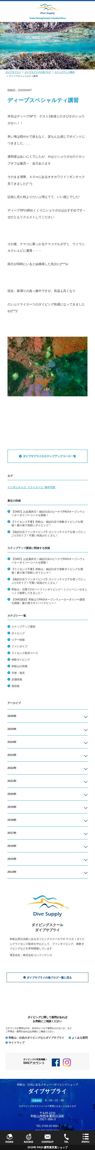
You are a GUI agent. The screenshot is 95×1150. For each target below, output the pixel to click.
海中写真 (50, 487)
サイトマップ (17, 1042)
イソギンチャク (17, 487)
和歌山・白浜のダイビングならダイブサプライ (36, 1037)
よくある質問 (80, 1037)
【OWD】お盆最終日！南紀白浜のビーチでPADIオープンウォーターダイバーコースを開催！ (48, 513)
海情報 (15, 686)
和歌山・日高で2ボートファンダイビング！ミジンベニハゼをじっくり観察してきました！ (49, 591)
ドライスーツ (35, 487)
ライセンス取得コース (24, 653)
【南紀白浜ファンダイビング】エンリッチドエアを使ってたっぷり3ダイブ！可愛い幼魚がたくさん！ (48, 533)
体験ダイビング (20, 659)
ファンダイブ (19, 646)
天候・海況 (18, 672)
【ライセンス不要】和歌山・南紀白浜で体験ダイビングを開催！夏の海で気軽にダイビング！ (47, 523)
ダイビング (18, 633)
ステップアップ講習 (23, 626)
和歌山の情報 (19, 666)
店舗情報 (16, 679)
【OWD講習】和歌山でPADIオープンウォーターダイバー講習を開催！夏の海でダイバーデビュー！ (48, 601)
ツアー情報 (18, 639)
